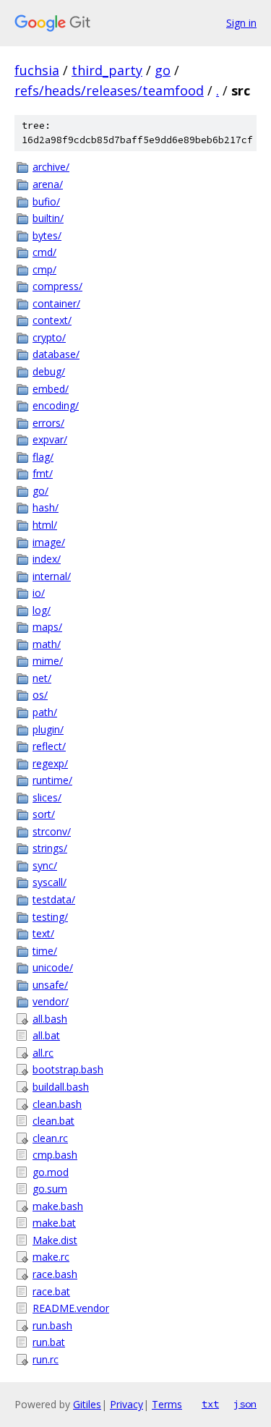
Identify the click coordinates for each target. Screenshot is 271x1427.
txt (210, 1403)
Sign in (241, 23)
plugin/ (48, 729)
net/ (42, 678)
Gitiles (87, 1404)
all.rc (43, 1053)
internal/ (52, 576)
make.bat (54, 1223)
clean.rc (50, 1138)
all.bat (46, 1035)
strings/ (50, 848)
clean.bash (57, 1104)
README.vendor (71, 1308)
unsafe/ (50, 985)
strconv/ (52, 831)
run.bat (49, 1342)
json (245, 1403)
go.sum (50, 1189)
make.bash (58, 1206)
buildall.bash (61, 1087)
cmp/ (44, 269)
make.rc (51, 1257)
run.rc (46, 1359)
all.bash (50, 1019)
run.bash (52, 1325)
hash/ (46, 507)
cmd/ (44, 252)
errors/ (48, 423)
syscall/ (49, 882)
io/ (39, 593)
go (163, 70)
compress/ (57, 286)
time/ (45, 951)
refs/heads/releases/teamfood (109, 90)
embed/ (51, 389)
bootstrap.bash (68, 1069)
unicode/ (53, 967)
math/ (47, 644)
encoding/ (56, 405)
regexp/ (50, 763)
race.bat (51, 1291)
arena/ (48, 184)
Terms (167, 1404)
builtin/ (48, 218)
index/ (47, 559)
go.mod (51, 1172)
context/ (52, 320)
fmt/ (43, 473)
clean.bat (53, 1121)
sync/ (45, 865)
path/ (45, 712)
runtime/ (52, 780)
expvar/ (50, 439)
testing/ (50, 917)
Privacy (126, 1404)
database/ (56, 354)
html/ (45, 525)
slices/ (47, 797)
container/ (56, 303)
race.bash (55, 1274)
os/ (40, 695)
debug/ (49, 371)
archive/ (51, 167)
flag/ (43, 457)
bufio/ (46, 201)
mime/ (48, 661)
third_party (107, 70)
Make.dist (55, 1240)
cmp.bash (55, 1155)
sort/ (44, 814)
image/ (49, 542)
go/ (40, 491)
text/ (43, 933)
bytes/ (47, 235)
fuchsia (36, 70)
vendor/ (51, 1001)
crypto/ (49, 337)
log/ (42, 610)
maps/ (47, 627)
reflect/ (49, 746)
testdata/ (54, 899)
